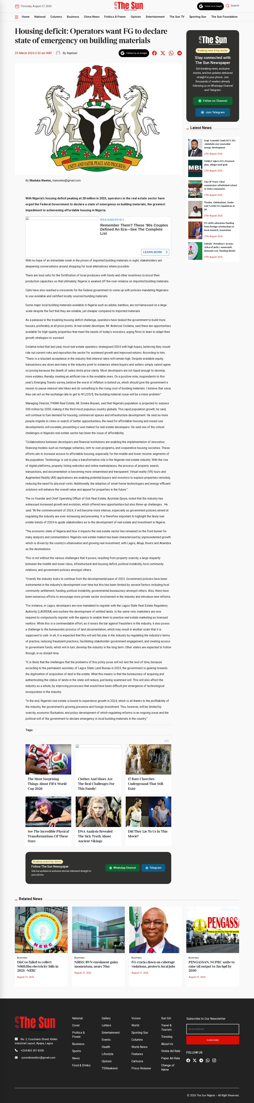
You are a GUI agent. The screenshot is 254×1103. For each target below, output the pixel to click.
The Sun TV (176, 16)
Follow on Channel (215, 100)
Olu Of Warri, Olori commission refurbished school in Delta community (220, 185)
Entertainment (155, 16)
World (135, 1025)
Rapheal (72, 53)
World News (139, 1047)
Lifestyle (107, 1054)
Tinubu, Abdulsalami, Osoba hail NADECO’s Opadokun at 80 (219, 206)
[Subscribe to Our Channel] (201, 1060)
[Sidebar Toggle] (16, 17)
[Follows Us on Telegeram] (179, 53)
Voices (136, 1018)
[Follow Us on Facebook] (188, 1060)
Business (73, 16)
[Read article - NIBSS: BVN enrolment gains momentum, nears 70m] (98, 929)
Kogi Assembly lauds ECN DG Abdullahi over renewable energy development (220, 144)
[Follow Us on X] (195, 1060)
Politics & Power (115, 16)
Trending (166, 1036)
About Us (167, 1044)
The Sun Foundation (224, 16)
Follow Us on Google (213, 6)
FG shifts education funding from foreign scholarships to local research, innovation (219, 226)
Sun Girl (166, 1018)
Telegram (155, 867)
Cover (76, 1025)
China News (91, 16)
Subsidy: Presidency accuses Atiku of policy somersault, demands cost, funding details (219, 247)
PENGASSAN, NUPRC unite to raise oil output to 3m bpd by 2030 (212, 966)
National (40, 16)
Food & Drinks (81, 1065)
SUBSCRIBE (213, 1040)
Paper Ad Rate (170, 1058)
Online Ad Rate (170, 1051)
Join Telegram (215, 112)
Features (137, 1054)
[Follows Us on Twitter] (162, 53)
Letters (106, 1025)
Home (26, 16)
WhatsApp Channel (124, 867)
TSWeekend (110, 1068)
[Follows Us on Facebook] (154, 53)
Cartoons (137, 1061)
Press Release (141, 1068)
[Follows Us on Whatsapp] (171, 53)
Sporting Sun (197, 16)
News (76, 1058)
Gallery (106, 1018)
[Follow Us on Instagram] (214, 1060)
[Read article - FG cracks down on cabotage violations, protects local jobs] (155, 929)
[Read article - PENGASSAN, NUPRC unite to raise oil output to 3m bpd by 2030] (212, 929)
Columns (56, 16)
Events (106, 1039)
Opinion (136, 16)
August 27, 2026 (25, 977)
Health (106, 1047)
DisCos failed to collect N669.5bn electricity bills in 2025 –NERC (37, 966)
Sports (76, 1051)
